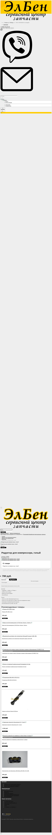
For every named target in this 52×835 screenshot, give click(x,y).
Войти (3, 532)
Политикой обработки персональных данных (34, 534)
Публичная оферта (8, 793)
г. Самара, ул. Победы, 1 (10, 807)
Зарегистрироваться (15, 533)
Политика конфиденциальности (11, 794)
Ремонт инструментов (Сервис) (11, 786)
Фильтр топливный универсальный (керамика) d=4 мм (14, 666)
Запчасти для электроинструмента (12, 784)
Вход (7, 101)
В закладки (4, 582)
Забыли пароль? (5, 533)
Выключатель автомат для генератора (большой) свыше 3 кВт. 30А (17, 638)
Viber (6, 805)
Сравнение (8, 105)
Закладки (8, 104)
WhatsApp (7, 804)
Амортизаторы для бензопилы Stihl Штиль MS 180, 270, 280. (15, 770)
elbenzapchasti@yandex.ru (11, 802)
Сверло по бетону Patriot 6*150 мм (10, 711)
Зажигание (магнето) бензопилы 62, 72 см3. (12, 724)
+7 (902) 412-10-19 (9, 801)
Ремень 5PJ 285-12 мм (7, 611)
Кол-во (3, 579)
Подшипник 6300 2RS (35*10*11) (9, 680)
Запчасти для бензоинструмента (12, 785)
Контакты (6, 792)
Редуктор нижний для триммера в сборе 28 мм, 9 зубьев (14, 739)
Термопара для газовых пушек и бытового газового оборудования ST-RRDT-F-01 (20, 653)
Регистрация (9, 102)
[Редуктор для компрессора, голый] (10, 558)
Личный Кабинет (8, 796)
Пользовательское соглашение (11, 795)
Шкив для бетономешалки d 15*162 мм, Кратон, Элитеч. (14, 625)
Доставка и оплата (8, 791)
